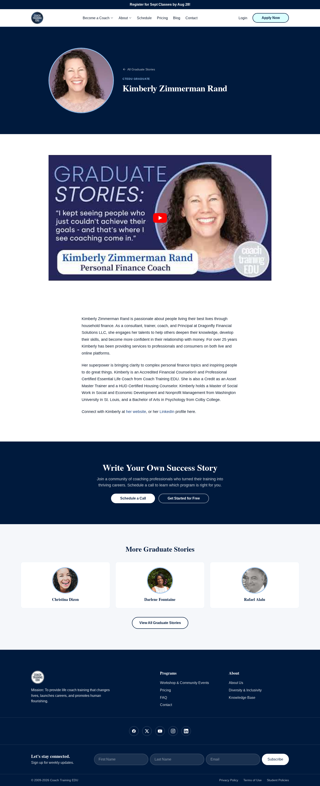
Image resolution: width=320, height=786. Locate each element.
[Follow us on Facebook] (134, 731)
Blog (176, 18)
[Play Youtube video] (160, 218)
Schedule (144, 18)
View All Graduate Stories (160, 623)
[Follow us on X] (147, 731)
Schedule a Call (133, 498)
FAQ (163, 697)
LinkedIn (167, 411)
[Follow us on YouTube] (160, 731)
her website (136, 411)
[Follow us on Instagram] (173, 731)
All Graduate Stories (141, 69)
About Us (236, 683)
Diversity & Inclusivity (245, 690)
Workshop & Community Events (184, 683)
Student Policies (278, 780)
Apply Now (271, 18)
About (123, 18)
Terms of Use (252, 780)
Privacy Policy (228, 780)
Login (243, 18)
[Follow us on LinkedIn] (186, 731)
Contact (191, 18)
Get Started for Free (184, 498)
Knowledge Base (242, 697)
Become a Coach (96, 18)
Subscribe (275, 759)
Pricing (162, 18)
